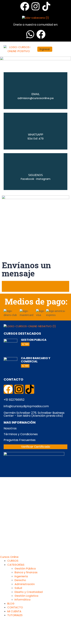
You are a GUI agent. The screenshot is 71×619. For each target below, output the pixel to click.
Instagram (43, 179)
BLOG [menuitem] (10, 603)
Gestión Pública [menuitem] (25, 568)
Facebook (27, 179)
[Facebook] (24, 6)
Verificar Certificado (35, 447)
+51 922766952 (14, 400)
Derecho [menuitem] (20, 580)
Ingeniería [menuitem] (21, 576)
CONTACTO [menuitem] (15, 607)
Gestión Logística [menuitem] (26, 596)
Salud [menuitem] (18, 588)
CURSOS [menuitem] (12, 561)
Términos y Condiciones (21, 434)
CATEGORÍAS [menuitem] (15, 565)
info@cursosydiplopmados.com (26, 406)
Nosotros (10, 428)
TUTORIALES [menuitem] (15, 615)
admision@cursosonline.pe (35, 98)
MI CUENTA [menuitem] (14, 611)
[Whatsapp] (30, 34)
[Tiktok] (46, 6)
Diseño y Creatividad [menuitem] (29, 592)
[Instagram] (35, 6)
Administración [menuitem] (25, 584)
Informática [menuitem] (22, 599)
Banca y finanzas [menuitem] (26, 572)
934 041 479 (35, 138)
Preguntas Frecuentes (20, 440)
